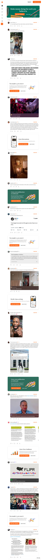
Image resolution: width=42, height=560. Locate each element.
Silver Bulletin (14, 479)
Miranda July (12, 268)
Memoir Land (14, 414)
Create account (37, 2)
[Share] (22, 26)
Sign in (29, 2)
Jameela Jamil (12, 207)
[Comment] (14, 118)
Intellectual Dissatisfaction (16, 114)
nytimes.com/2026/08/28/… (15, 536)
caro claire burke (13, 423)
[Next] (37, 433)
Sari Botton (12, 394)
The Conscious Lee (13, 29)
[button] (2, 5)
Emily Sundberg (13, 422)
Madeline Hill (12, 183)
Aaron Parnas (12, 22)
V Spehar (12, 487)
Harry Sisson (12, 213)
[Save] (37, 115)
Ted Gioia (12, 58)
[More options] (38, 22)
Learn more (28, 14)
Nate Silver (12, 462)
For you (9, 19)
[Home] (2, 2)
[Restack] (17, 180)
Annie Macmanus (13, 122)
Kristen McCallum (30, 395)
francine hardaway (13, 251)
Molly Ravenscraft (13, 97)
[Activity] (2, 15)
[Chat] (2, 12)
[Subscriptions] (2, 8)
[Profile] (2, 21)
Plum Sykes (12, 152)
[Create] (2, 24)
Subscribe (35, 22)
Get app (38, 557)
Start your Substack (20, 14)
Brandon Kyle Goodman (14, 312)
